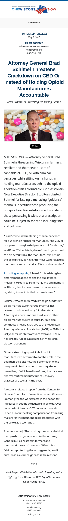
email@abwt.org (34, 507)
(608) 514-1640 (34, 510)
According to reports (16, 273)
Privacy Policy (34, 514)
